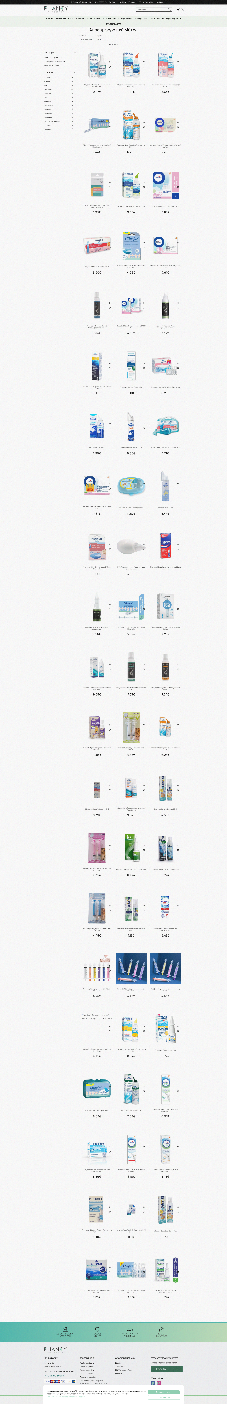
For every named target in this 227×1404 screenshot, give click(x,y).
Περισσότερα (164, 1397)
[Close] (180, 1389)
